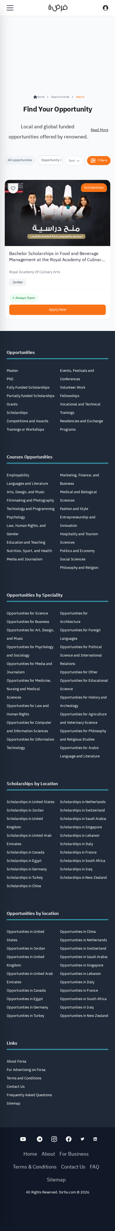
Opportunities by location (33, 913)
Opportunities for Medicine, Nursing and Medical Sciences (29, 689)
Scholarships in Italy (76, 844)
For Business (74, 1154)
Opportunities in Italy (77, 982)
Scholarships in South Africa (82, 860)
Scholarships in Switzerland (82, 810)
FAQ (94, 1166)
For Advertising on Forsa (26, 1069)
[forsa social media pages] (23, 1139)
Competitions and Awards (27, 421)
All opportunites (20, 160)
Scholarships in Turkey (25, 877)
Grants (12, 404)
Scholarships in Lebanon (79, 835)
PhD (10, 379)
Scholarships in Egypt (24, 860)
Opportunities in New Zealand (84, 1015)
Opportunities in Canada (26, 990)
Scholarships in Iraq (76, 869)
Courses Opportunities (29, 457)
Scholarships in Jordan (25, 810)
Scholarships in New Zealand (83, 877)
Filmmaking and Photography (30, 500)
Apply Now (57, 309)
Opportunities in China (78, 931)
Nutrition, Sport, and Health (29, 550)
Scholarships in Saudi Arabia (83, 818)
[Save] (13, 188)
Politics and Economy (77, 550)
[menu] (10, 8)
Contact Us (16, 1086)
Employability (18, 475)
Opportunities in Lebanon (80, 973)
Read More (99, 130)
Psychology (16, 517)
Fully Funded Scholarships (28, 387)
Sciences (67, 542)
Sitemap (13, 1103)
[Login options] (105, 8)
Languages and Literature (27, 483)
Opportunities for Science (27, 613)
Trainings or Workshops (25, 429)
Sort (72, 160)
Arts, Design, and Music (26, 492)
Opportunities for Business (28, 621)
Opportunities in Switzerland (83, 948)
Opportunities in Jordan (26, 948)
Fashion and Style (74, 508)
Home (30, 1154)
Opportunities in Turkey (25, 1015)
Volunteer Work (72, 387)
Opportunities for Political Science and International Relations (81, 655)
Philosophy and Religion (79, 567)
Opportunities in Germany (27, 1007)
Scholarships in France (78, 852)
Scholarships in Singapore (81, 827)
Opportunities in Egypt (25, 999)
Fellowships (69, 395)
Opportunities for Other (79, 672)
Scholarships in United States (30, 802)
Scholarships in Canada (25, 852)
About (48, 1154)
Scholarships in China (24, 886)
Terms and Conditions (24, 1078)
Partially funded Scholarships (30, 395)
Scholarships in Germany (27, 869)
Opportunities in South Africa (83, 999)
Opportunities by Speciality (35, 595)
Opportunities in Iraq (77, 1007)
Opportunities (60, 97)
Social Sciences (72, 559)
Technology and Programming (30, 508)
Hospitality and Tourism (79, 534)
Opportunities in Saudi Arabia (83, 956)
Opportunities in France (79, 990)
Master (12, 370)
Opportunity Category (57, 160)
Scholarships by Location (32, 783)
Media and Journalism (24, 559)
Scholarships (94, 187)
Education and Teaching (26, 542)
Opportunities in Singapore (81, 965)
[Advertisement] (57, 1215)
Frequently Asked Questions (29, 1095)
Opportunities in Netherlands (83, 940)
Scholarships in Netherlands (83, 802)
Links (12, 1043)
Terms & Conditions (35, 1166)
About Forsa (16, 1061)
